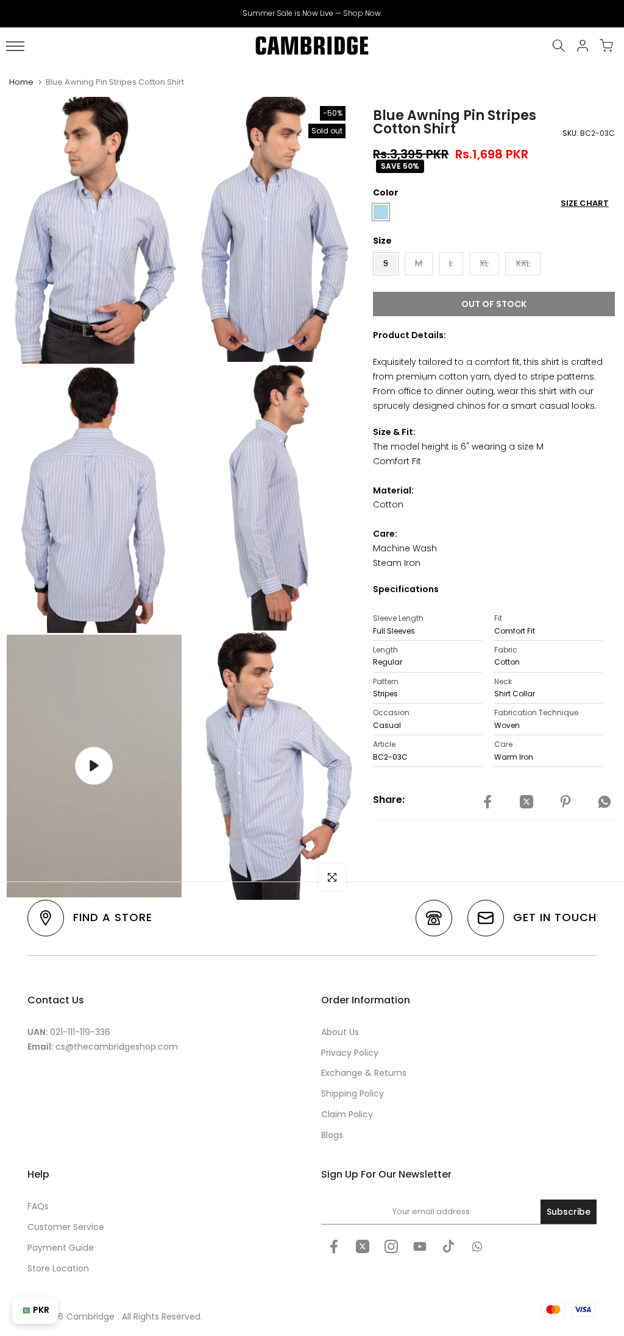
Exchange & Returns (363, 1073)
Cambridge (90, 1316)
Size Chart (585, 203)
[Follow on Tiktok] (448, 1246)
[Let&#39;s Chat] (477, 1246)
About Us (340, 1032)
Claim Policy (347, 1114)
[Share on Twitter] (526, 801)
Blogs (332, 1135)
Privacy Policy (349, 1053)
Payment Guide (60, 1248)
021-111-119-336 (80, 1032)
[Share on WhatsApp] (604, 801)
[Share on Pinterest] (565, 801)
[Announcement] (312, 13)
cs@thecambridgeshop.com (116, 1047)
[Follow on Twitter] (362, 1246)
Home (21, 82)
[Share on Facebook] (487, 801)
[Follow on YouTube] (420, 1246)
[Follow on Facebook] (334, 1246)
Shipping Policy (352, 1093)
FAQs (38, 1206)
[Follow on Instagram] (391, 1246)
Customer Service (65, 1227)
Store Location (58, 1268)
